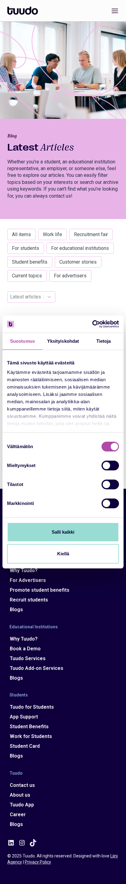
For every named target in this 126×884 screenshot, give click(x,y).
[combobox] (25, 297)
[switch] (110, 465)
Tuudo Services (28, 658)
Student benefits (29, 262)
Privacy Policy (38, 862)
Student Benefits (29, 726)
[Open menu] (114, 10)
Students (18, 694)
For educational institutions (80, 248)
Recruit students (29, 600)
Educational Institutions (33, 626)
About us (20, 795)
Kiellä (63, 553)
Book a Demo (25, 649)
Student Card (25, 746)
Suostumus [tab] (22, 341)
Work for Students (31, 736)
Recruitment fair (91, 234)
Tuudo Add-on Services (36, 668)
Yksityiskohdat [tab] (63, 341)
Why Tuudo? (24, 570)
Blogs (16, 609)
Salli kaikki (63, 532)
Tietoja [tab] (103, 341)
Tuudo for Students (32, 707)
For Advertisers (28, 580)
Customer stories (78, 262)
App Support (24, 717)
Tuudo (16, 772)
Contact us (22, 785)
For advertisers (70, 276)
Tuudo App (22, 805)
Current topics (27, 276)
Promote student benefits (39, 590)
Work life (52, 234)
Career (18, 814)
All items (21, 234)
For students (25, 248)
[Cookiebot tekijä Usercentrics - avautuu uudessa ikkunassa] (92, 324)
